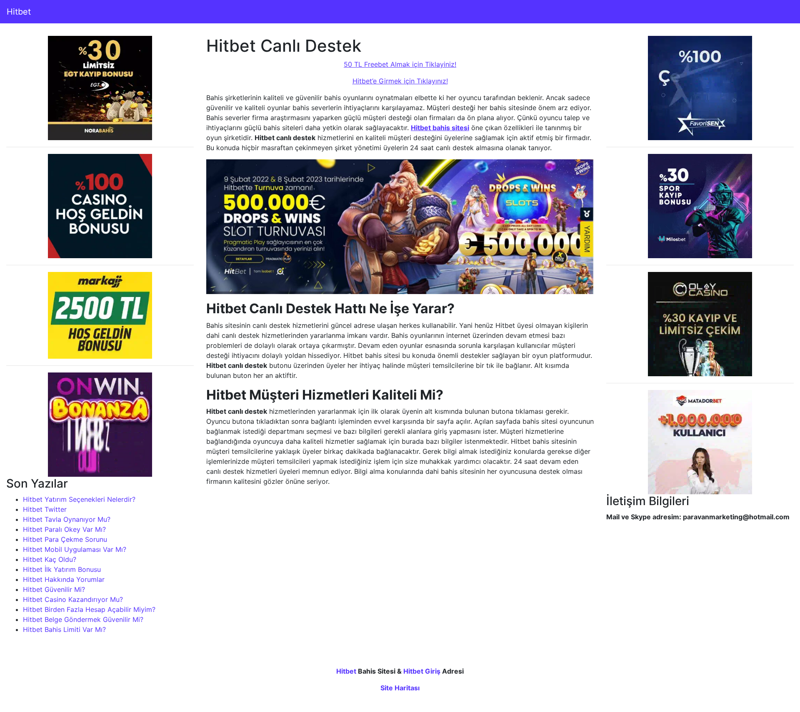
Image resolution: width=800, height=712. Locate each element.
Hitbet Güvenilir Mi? (54, 589)
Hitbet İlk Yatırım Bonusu (62, 569)
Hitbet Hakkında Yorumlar (64, 579)
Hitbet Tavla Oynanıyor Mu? (66, 519)
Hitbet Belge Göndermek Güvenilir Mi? (83, 619)
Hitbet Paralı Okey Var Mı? (64, 529)
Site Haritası (400, 688)
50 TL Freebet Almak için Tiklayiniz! (400, 64)
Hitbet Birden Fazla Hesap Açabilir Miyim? (89, 609)
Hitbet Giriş (421, 671)
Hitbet (19, 12)
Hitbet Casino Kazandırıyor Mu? (73, 599)
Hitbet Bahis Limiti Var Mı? (64, 629)
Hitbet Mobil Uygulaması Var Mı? (74, 549)
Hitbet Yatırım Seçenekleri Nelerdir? (79, 499)
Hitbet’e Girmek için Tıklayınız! (400, 81)
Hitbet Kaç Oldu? (49, 559)
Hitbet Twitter (45, 509)
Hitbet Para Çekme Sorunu (65, 539)
